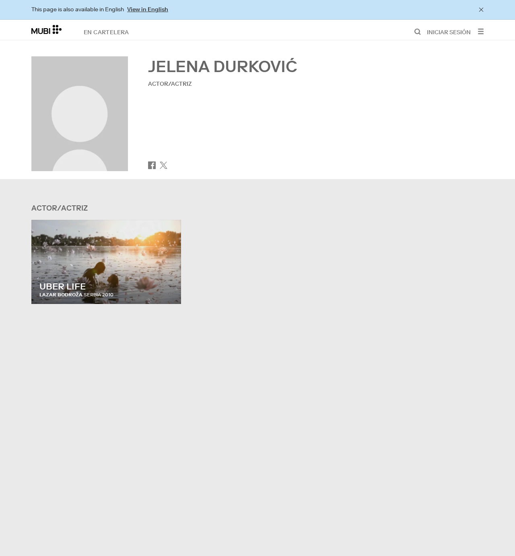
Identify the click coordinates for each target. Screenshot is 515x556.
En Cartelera (106, 32)
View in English (147, 9)
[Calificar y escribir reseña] (167, 290)
